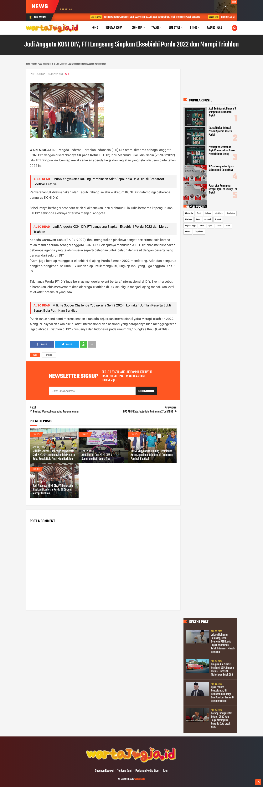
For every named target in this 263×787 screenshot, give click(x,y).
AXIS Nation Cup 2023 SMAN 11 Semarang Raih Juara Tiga (98, 457)
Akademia (189, 213)
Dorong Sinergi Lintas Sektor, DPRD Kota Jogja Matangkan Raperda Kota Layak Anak (221, 720)
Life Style (188, 219)
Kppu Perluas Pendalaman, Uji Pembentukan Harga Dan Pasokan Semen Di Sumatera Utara (222, 694)
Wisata (187, 231)
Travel (228, 225)
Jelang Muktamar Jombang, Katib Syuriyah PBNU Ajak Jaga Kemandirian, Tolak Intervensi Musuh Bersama (137, 17)
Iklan (165, 771)
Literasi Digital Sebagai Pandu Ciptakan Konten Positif (220, 131)
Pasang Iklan (214, 27)
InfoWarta (219, 213)
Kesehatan (231, 213)
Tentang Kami (124, 771)
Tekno (219, 225)
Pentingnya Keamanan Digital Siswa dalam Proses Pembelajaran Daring (222, 151)
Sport (211, 225)
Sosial (202, 225)
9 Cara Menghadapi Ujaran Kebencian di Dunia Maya (221, 168)
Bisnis (199, 213)
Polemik (218, 219)
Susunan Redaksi (104, 771)
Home (95, 27)
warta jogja (139, 779)
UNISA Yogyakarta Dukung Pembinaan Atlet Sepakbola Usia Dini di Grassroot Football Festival (152, 455)
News (198, 219)
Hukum (208, 213)
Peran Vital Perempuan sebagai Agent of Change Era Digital (223, 189)
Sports (49, 355)
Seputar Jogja (190, 225)
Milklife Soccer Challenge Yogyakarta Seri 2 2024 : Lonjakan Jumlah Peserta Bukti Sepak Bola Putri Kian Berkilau (54, 455)
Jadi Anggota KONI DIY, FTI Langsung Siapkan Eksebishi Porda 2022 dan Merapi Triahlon (53, 490)
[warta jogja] (131, 763)
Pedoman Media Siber (147, 771)
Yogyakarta (199, 231)
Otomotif (207, 219)
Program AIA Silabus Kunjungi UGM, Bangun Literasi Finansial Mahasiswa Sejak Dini (222, 669)
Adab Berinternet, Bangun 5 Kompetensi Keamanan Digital (222, 112)
